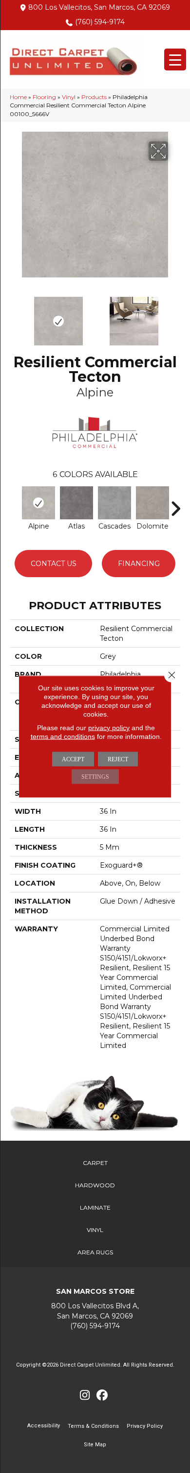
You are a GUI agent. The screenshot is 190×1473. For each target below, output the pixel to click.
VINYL (95, 1229)
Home (18, 97)
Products (94, 97)
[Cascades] (114, 503)
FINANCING (139, 563)
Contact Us (53, 563)
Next (175, 316)
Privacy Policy (145, 1426)
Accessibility (43, 1425)
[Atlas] (76, 503)
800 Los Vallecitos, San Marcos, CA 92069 (99, 7)
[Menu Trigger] (175, 59)
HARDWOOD (95, 1185)
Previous (14, 316)
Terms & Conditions (93, 1426)
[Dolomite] (152, 503)
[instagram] (85, 1395)
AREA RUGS (95, 1252)
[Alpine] (38, 503)
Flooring (44, 97)
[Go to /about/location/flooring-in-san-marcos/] (95, 1311)
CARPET (95, 1162)
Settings (95, 776)
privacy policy (109, 728)
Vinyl (69, 97)
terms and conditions (63, 736)
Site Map (95, 1444)
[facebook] (102, 1395)
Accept (73, 759)
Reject (118, 759)
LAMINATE (95, 1207)
